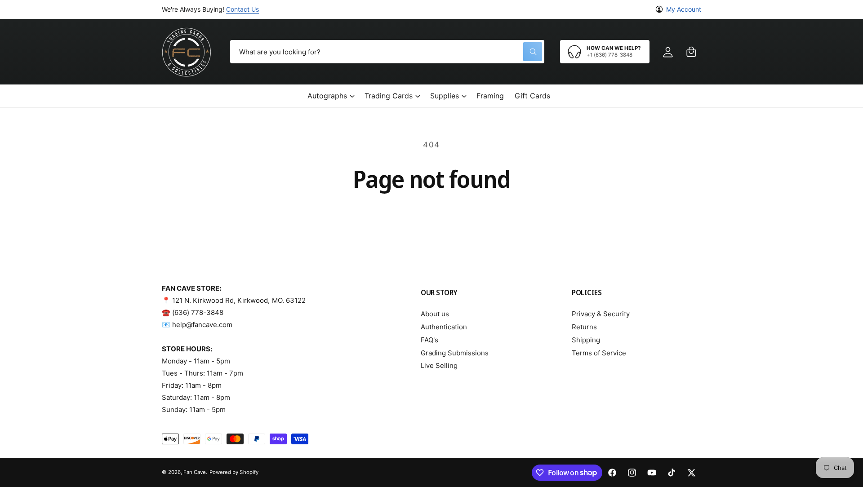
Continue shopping (431, 217)
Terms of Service (599, 353)
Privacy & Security (601, 314)
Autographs (327, 95)
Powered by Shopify (233, 472)
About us (435, 314)
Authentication (444, 327)
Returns (584, 327)
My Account (683, 9)
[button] (691, 51)
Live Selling (439, 365)
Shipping (586, 340)
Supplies (444, 95)
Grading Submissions (455, 353)
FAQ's (429, 340)
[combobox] (387, 51)
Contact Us (242, 9)
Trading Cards (389, 95)
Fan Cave (194, 472)
